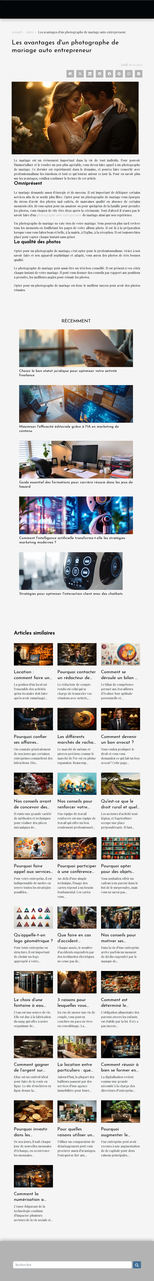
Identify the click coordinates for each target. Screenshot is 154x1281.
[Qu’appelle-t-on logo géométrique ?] (33, 917)
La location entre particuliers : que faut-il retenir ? (74, 1070)
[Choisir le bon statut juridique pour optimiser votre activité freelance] (76, 348)
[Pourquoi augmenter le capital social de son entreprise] (120, 1111)
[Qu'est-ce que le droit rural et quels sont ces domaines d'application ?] (120, 783)
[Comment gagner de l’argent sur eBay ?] (33, 1046)
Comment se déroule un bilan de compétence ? (120, 678)
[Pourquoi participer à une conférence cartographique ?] (77, 848)
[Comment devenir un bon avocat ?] (120, 719)
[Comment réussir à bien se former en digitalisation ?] (120, 1046)
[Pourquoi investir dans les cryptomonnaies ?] (33, 1111)
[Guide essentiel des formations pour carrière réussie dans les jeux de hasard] (76, 459)
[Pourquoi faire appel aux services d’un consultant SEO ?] (33, 848)
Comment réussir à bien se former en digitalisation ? (120, 1070)
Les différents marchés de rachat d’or (76, 743)
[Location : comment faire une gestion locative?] (33, 654)
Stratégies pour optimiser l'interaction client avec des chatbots (71, 594)
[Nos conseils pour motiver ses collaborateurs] (120, 917)
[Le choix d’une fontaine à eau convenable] (33, 982)
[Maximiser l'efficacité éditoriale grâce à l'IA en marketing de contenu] (76, 403)
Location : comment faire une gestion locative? (33, 678)
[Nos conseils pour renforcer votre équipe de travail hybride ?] (77, 783)
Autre (30, 32)
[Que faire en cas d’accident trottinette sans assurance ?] (77, 917)
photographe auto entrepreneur (59, 215)
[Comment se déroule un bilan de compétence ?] (120, 654)
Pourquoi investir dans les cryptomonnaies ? (31, 1135)
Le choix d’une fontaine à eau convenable (28, 1006)
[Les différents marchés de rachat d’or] (77, 719)
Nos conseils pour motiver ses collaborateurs (118, 941)
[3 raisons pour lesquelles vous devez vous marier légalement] (77, 982)
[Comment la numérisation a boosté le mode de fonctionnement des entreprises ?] (33, 1176)
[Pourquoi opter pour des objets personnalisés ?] (120, 848)
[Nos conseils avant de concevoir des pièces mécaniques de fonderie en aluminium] (33, 783)
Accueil (16, 32)
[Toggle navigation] (11, 9)
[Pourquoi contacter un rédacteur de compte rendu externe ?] (77, 654)
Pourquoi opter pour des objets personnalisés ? (116, 872)
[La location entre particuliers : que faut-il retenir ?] (77, 1046)
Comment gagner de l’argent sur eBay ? (31, 1070)
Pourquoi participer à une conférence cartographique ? (76, 872)
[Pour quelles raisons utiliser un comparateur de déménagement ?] (77, 1111)
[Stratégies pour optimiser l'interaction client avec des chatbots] (71, 571)
